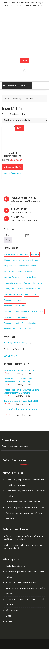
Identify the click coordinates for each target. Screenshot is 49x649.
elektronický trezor (31, 260)
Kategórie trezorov (16, 85)
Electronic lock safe (12, 260)
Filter (8, 240)
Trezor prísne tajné (30, 323)
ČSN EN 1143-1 (10, 356)
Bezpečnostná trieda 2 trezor (16, 254)
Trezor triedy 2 (25, 328)
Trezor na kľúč (38, 311)
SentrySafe (9, 288)
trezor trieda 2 (10, 328)
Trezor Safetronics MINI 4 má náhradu (23, 501)
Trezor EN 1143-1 (31, 294)
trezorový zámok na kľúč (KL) (17, 342)
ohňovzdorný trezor (12, 283)
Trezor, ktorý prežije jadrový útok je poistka (25, 507)
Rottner (27, 283)
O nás (8, 616)
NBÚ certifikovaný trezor (14, 277)
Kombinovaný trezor (27, 265)
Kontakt (9, 621)
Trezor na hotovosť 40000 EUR (16, 311)
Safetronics (37, 283)
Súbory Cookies (12, 610)
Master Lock (9, 271)
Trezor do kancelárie (13, 294)
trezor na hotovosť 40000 (14, 306)
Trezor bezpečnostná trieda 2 (29, 288)
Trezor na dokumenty (13, 300)
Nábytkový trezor (34, 277)
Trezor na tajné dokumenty (15, 317)
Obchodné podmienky (15, 566)
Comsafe (35, 254)
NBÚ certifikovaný (24, 271)
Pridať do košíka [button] (11, 167)
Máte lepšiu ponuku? (13, 173)
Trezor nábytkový (11, 323)
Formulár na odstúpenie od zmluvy (21, 582)
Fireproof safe (10, 265)
